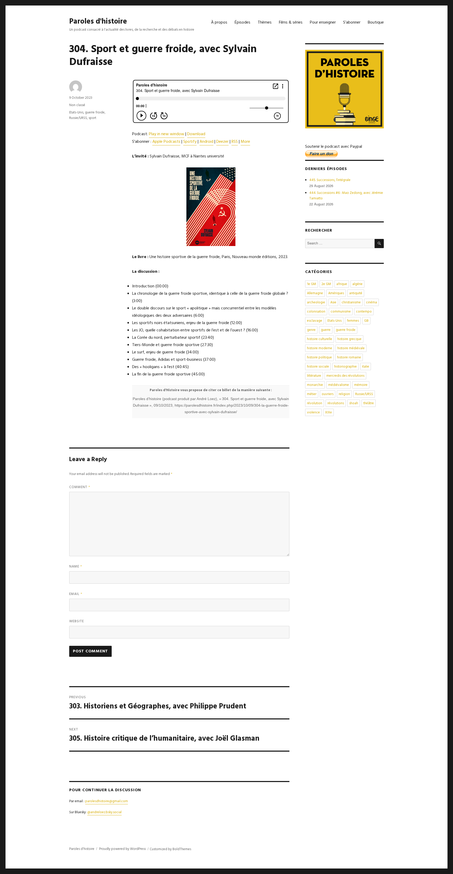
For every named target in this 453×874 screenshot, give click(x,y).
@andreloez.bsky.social (104, 812)
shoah (353, 403)
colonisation (316, 311)
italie (365, 366)
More (245, 141)
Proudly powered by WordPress (122, 849)
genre (311, 330)
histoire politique (319, 357)
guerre (326, 330)
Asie (333, 302)
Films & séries (291, 22)
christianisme (351, 302)
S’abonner (351, 22)
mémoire (361, 385)
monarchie (315, 385)
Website (76, 621)
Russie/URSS (78, 118)
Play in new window (166, 134)
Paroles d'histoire (98, 22)
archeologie (316, 302)
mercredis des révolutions (345, 376)
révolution (314, 403)
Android (206, 141)
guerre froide (95, 112)
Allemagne (315, 293)
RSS (234, 141)
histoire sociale (318, 366)
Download (196, 134)
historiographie (345, 366)
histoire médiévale (351, 348)
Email (76, 594)
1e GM (311, 284)
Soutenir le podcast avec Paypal (333, 146)
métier (311, 394)
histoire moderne (319, 348)
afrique (341, 284)
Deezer (222, 141)
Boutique (376, 22)
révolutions (335, 403)
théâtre (368, 403)
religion (344, 394)
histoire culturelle (319, 339)
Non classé (77, 105)
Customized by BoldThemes (170, 849)
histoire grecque (349, 339)
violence (313, 412)
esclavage (314, 321)
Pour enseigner (323, 22)
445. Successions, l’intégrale (329, 180)
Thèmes (265, 22)
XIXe (328, 412)
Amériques (336, 293)
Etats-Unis (76, 112)
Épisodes (242, 22)
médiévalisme (338, 385)
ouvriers (327, 394)
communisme (341, 311)
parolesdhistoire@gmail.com (106, 801)
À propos (219, 22)
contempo (364, 311)
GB (366, 321)
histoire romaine (349, 357)
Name (75, 566)
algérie (357, 284)
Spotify (190, 141)
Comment (79, 487)
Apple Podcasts (166, 141)
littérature (314, 376)
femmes (353, 321)
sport (92, 118)
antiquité (355, 293)
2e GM (326, 284)
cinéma (371, 302)
